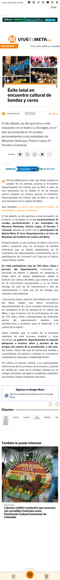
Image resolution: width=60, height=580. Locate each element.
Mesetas (47, 417)
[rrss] (29, 2)
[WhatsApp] (34, 154)
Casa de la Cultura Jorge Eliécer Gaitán (5, 420)
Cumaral (26, 417)
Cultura (54, 113)
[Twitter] (27, 154)
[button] (57, 404)
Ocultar (53, 7)
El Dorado (36, 417)
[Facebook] (19, 154)
